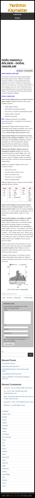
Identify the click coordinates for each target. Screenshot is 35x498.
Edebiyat (4, 428)
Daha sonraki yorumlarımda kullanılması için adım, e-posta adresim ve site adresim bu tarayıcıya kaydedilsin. (17, 339)
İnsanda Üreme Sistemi (8, 363)
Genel (3, 445)
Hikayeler (4, 451)
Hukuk (4, 454)
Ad (5, 325)
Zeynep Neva (7, 402)
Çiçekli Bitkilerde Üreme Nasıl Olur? (12, 374)
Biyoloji (4, 420)
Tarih (3, 477)
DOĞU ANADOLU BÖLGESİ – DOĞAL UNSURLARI (13, 63)
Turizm (4, 483)
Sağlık (4, 466)
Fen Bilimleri (5, 434)
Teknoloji (4, 480)
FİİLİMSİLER (27, 297)
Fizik (3, 443)
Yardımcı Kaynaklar (14, 495)
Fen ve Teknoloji (6, 437)
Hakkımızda (17, 14)
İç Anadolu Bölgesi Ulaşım (18, 405)
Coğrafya (4, 422)
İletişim (17, 18)
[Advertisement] (17, 38)
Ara (3, 351)
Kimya (4, 460)
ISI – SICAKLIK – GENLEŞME (12, 297)
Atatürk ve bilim (6, 414)
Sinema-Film (5, 468)
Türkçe (4, 486)
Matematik (5, 463)
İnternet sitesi (7, 333)
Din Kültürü (5, 425)
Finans (4, 440)
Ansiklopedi (5, 411)
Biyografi (4, 417)
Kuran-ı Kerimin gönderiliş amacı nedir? (22, 402)
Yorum (6, 310)
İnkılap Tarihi (5, 457)
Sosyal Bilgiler (6, 474)
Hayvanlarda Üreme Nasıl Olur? (10, 366)
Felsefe (4, 431)
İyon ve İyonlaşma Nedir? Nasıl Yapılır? (22, 388)
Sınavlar (4, 471)
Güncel (4, 448)
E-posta (6, 329)
